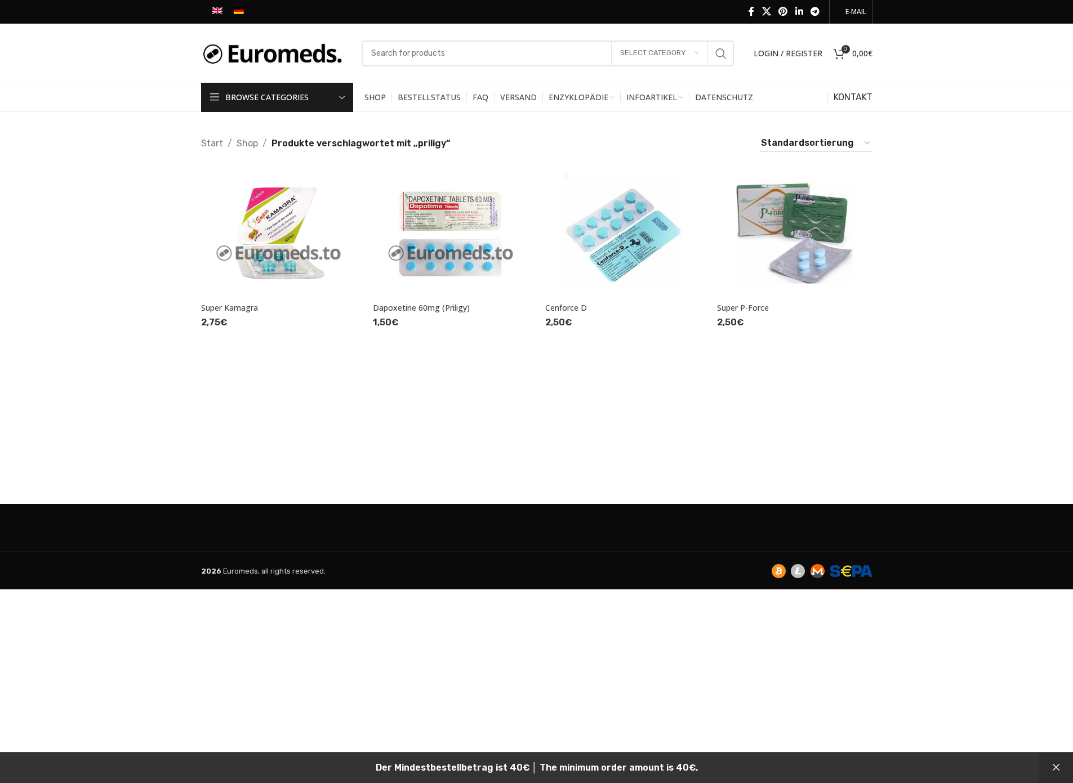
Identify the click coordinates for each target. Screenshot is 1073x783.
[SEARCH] (721, 53)
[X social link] (766, 11)
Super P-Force (743, 307)
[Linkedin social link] (799, 11)
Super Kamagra (229, 307)
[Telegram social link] (815, 11)
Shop (247, 143)
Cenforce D (566, 307)
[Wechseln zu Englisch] (217, 12)
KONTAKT (853, 97)
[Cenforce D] (623, 233)
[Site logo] (275, 52)
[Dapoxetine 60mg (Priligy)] (450, 233)
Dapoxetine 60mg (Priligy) (421, 307)
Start (212, 143)
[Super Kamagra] (279, 233)
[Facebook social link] (751, 11)
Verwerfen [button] (1056, 768)
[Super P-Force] (794, 233)
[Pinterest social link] (783, 11)
